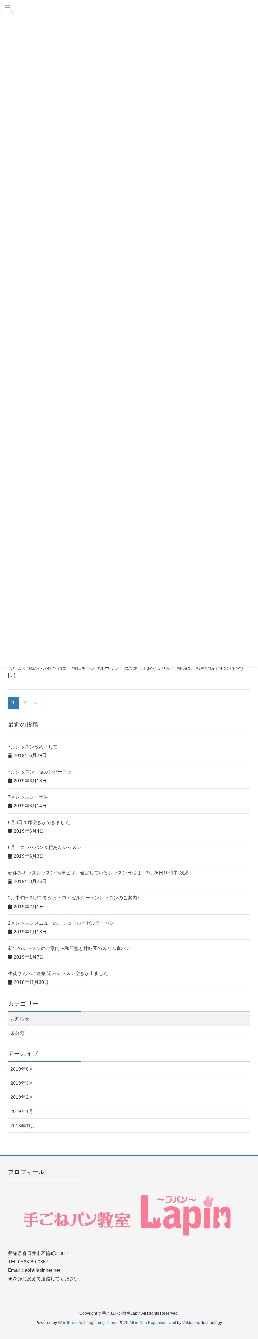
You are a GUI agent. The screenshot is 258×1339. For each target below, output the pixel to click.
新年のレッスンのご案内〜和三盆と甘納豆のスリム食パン (69, 948)
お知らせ (19, 1018)
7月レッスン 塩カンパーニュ (40, 772)
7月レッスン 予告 (28, 797)
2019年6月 (21, 1069)
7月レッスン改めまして (33, 746)
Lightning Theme (103, 1322)
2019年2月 (21, 1097)
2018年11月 (22, 1125)
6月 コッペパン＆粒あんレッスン (44, 847)
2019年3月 (21, 1083)
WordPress (68, 1322)
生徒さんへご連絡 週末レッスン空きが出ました (58, 973)
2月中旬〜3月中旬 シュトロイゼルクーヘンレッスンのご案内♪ (73, 898)
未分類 (17, 1033)
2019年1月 (21, 1111)
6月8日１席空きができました (39, 822)
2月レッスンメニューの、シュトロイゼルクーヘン (61, 923)
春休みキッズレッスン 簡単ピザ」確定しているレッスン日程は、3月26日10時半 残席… (101, 872)
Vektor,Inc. (191, 1322)
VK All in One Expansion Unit (149, 1322)
